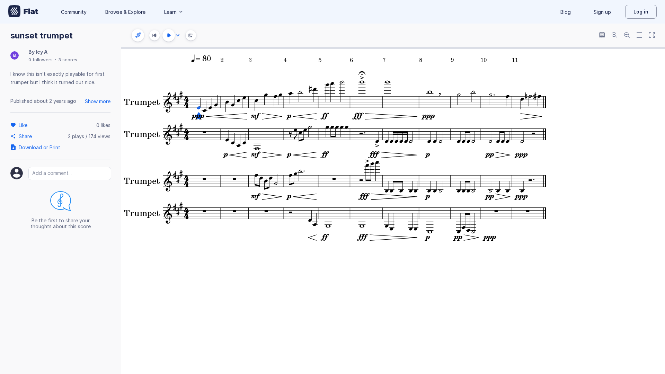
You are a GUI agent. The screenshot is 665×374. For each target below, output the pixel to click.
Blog (565, 12)
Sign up (602, 12)
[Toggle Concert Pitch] (602, 35)
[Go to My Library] (23, 11)
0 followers (40, 59)
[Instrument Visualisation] (191, 35)
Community (74, 12)
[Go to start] (154, 35)
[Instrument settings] (138, 35)
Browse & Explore (125, 12)
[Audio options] (177, 35)
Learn (170, 12)
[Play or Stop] (168, 35)
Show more (97, 101)
